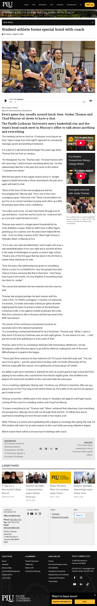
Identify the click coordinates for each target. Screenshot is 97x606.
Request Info (71, 5)
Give (51, 5)
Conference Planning (32, 571)
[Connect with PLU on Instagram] (81, 577)
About (4, 561)
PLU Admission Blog (26, 15)
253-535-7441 (89, 571)
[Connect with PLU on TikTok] (87, 584)
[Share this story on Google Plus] (46, 449)
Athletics (60, 5)
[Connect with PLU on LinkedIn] (81, 584)
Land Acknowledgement (11, 571)
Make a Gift (29, 568)
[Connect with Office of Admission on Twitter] (36, 514)
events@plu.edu (89, 568)
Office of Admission (9, 15)
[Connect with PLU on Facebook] (74, 577)
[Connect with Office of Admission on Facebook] (28, 514)
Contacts (55, 514)
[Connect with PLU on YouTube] (74, 584)
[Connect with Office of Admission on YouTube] (31, 514)
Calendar (5, 564)
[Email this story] (56, 449)
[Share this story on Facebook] (41, 449)
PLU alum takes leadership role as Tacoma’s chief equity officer (82, 450)
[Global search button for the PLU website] (81, 5)
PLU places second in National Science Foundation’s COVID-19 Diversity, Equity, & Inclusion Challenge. (14, 450)
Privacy (51, 561)
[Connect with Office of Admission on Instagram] (40, 514)
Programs (42, 5)
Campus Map (7, 568)
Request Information (60, 517)
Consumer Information (56, 578)
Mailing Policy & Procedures (58, 575)
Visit (33, 5)
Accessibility (53, 568)
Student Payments (31, 561)
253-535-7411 (77, 568)
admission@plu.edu (11, 528)
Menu (88, 5)
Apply (26, 5)
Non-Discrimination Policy (57, 564)
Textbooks (29, 564)
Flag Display (52, 581)
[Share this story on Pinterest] (51, 449)
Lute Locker (6, 578)
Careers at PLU (7, 575)
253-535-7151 (15, 520)
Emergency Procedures (56, 571)
